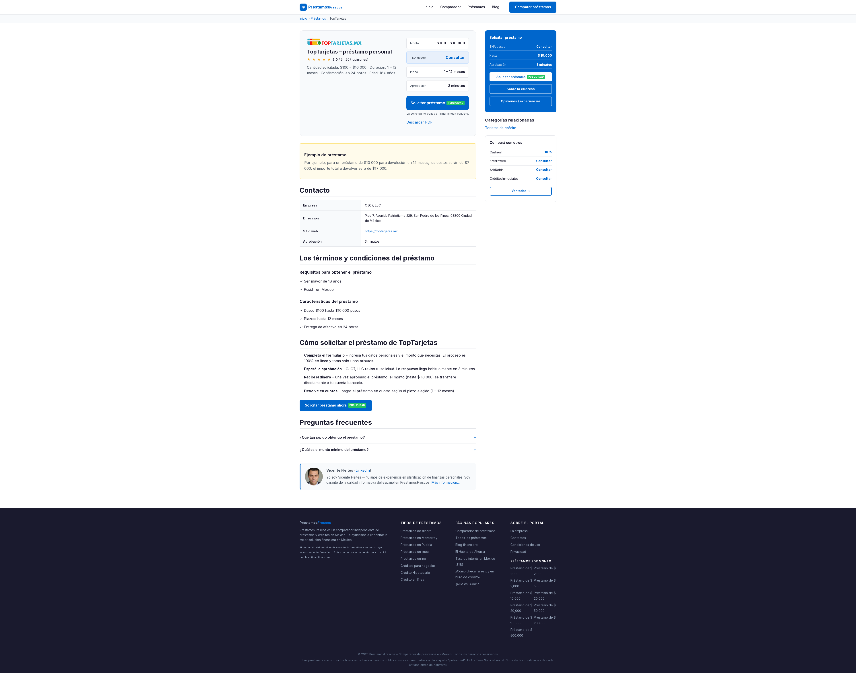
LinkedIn (363, 470)
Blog (495, 7)
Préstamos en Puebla (416, 545)
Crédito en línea (412, 579)
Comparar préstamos (533, 7)
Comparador (450, 7)
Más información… (445, 482)
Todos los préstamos (471, 538)
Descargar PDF (419, 122)
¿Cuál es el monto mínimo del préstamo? (388, 449)
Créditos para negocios (418, 566)
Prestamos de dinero (416, 531)
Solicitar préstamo (437, 103)
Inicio (429, 7)
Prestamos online (413, 558)
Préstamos (476, 7)
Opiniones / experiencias (521, 101)
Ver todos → (521, 191)
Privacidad (518, 551)
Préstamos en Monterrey (419, 538)
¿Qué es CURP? (467, 584)
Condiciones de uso (525, 545)
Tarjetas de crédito (500, 128)
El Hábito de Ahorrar (470, 551)
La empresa (519, 531)
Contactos (518, 538)
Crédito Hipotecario (415, 572)
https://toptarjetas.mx (381, 231)
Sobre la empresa (521, 89)
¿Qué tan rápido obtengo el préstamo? (388, 437)
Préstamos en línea (415, 551)
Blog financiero (466, 545)
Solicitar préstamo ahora (335, 405)
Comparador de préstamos (475, 531)
